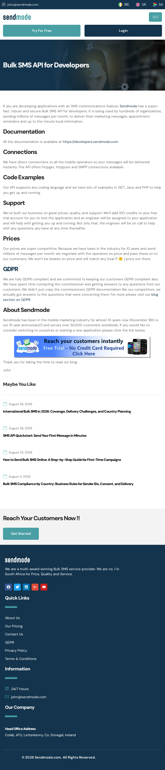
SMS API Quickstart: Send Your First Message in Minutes (44, 435)
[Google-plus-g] (35, 587)
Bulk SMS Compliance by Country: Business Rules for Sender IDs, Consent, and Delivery (68, 484)
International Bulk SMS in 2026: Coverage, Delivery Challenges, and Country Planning (67, 411)
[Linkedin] (26, 587)
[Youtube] (43, 587)
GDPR (10, 269)
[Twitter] (17, 587)
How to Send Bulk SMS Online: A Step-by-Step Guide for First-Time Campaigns (62, 459)
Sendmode (129, 106)
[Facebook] (8, 587)
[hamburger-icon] (155, 17)
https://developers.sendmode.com (90, 141)
